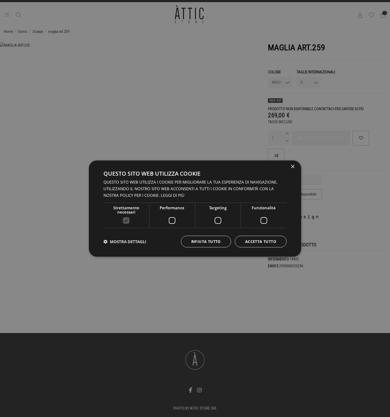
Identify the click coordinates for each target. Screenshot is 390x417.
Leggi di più (172, 195)
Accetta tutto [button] (260, 241)
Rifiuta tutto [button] (206, 241)
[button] (124, 241)
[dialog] (195, 209)
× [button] (292, 167)
